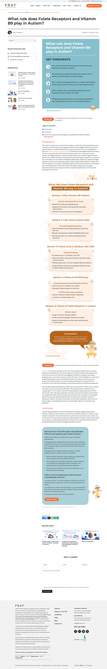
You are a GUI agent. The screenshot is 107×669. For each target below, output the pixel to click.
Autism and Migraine (87, 541)
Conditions (56, 5)
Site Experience (46, 665)
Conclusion (47, 132)
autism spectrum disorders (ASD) (59, 151)
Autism (27, 12)
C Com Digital (88, 665)
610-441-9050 (86, 1)
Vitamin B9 (45, 371)
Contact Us (77, 5)
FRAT (20, 656)
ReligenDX (99, 1)
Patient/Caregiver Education (18, 12)
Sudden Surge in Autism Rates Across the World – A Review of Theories (50, 543)
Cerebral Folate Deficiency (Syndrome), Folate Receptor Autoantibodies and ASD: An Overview (70, 544)
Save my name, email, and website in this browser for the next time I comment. (66, 587)
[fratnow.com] (11, 6)
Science (37, 5)
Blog (69, 5)
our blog (73, 507)
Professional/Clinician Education (20, 56)
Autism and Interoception (25, 98)
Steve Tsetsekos (17, 32)
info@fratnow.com (75, 1)
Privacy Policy (57, 665)
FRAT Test (46, 5)
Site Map (37, 665)
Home (32, 5)
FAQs (64, 5)
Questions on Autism (16, 59)
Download (48, 119)
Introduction (48, 129)
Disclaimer (65, 665)
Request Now (52, 499)
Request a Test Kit (94, 5)
